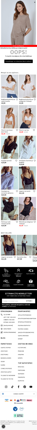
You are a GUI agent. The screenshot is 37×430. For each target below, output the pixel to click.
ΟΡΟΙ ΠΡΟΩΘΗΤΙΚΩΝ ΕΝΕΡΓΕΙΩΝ (27, 318)
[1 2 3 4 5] (18, 23)
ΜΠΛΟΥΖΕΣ (21, 367)
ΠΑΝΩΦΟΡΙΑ (21, 377)
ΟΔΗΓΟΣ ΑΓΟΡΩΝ (6, 347)
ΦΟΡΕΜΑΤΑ (21, 374)
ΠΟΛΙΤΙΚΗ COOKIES (23, 329)
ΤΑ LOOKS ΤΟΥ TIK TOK (7, 379)
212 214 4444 (7, 314)
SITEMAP (20, 339)
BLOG (3, 338)
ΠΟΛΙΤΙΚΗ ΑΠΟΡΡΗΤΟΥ (24, 325)
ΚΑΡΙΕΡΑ (20, 358)
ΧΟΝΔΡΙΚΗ (21, 354)
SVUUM (3, 361)
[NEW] (27, 189)
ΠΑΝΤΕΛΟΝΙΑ (21, 370)
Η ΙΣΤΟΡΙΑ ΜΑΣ (22, 347)
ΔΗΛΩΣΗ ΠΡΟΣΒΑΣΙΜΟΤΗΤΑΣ (26, 332)
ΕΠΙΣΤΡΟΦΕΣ (4, 354)
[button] (3, 426)
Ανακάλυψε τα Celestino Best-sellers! (19, 61)
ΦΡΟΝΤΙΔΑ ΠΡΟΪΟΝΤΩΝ (24, 322)
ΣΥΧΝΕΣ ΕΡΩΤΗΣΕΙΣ (6, 368)
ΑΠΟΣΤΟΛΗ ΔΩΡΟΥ (6, 372)
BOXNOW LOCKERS (6, 358)
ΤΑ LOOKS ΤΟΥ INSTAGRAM (8, 375)
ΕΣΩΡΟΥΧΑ (21, 381)
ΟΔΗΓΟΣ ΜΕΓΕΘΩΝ (23, 336)
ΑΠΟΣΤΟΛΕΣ (4, 351)
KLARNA (3, 365)
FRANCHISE (21, 351)
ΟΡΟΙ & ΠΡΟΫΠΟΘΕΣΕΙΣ (24, 315)
